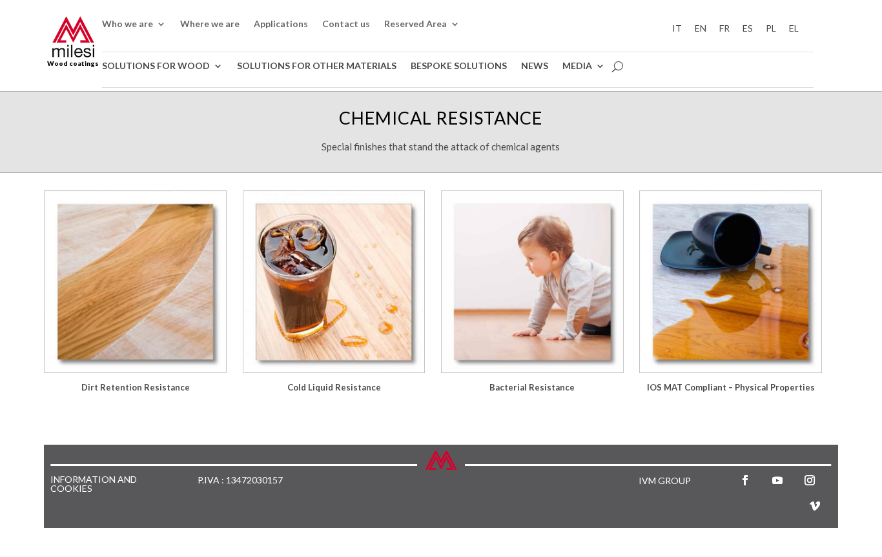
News (534, 66)
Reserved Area (415, 24)
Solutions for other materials (316, 66)
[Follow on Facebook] (745, 480)
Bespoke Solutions (459, 66)
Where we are (210, 24)
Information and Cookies (93, 484)
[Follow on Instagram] (809, 480)
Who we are (127, 24)
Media (577, 66)
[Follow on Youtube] (777, 480)
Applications (281, 24)
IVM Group (665, 480)
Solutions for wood (156, 66)
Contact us (346, 24)
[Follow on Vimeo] (815, 506)
